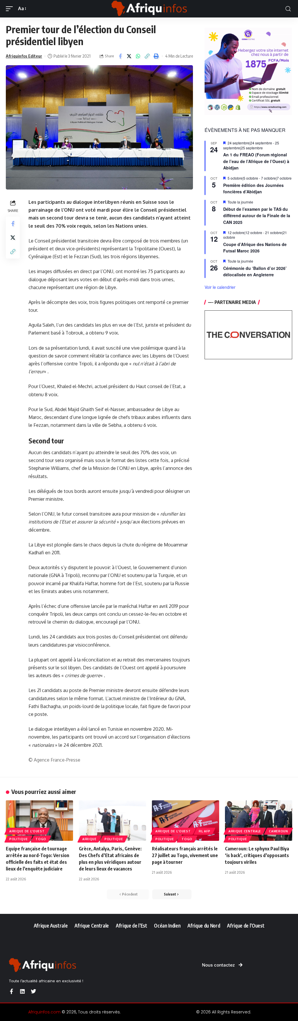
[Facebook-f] (11, 991)
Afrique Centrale (244, 831)
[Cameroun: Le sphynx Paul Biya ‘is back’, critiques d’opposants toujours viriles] (258, 820)
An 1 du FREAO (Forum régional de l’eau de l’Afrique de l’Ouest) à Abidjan (256, 161)
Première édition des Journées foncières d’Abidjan (253, 188)
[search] (288, 8)
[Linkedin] (22, 991)
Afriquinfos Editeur (24, 56)
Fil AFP (204, 831)
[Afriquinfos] (149, 8)
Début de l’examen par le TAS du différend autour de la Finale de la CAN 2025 (256, 215)
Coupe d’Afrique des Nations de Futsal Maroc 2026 (255, 247)
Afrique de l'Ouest (27, 831)
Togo (41, 839)
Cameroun (278, 831)
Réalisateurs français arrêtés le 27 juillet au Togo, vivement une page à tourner (185, 855)
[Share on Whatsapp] (138, 56)
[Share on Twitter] (129, 56)
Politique (18, 839)
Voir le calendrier (220, 287)
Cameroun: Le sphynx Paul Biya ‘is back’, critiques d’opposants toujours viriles (257, 855)
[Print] (156, 56)
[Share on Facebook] (120, 56)
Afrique (89, 839)
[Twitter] (33, 991)
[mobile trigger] (11, 9)
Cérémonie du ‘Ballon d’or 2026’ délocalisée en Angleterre (255, 271)
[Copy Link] (147, 56)
